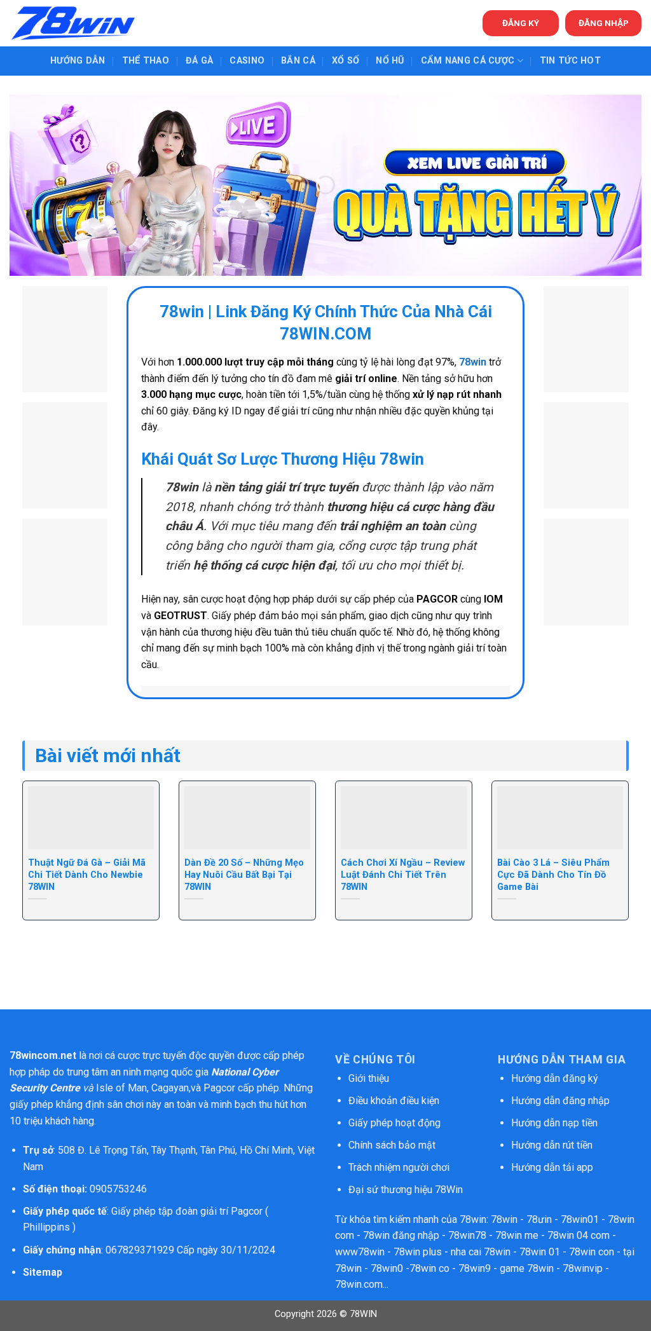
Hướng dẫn (78, 60)
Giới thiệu (368, 1078)
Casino (247, 60)
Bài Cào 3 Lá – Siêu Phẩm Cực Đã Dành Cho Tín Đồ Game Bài (553, 874)
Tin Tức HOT (570, 60)
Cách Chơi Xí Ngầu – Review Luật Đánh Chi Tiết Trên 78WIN (403, 874)
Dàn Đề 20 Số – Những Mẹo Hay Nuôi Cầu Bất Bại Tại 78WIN (244, 874)
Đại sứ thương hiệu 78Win (405, 1190)
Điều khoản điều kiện (393, 1101)
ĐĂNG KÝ (520, 23)
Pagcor (219, 1088)
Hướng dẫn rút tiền (552, 1145)
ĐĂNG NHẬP (604, 23)
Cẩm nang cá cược (468, 60)
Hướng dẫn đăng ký (554, 1078)
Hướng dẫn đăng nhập (560, 1101)
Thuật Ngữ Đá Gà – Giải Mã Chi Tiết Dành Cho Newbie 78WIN (87, 874)
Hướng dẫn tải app (552, 1167)
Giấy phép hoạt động (394, 1123)
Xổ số (345, 60)
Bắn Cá (298, 60)
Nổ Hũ (390, 60)
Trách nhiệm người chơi (398, 1167)
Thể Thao (145, 60)
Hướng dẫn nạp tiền (554, 1123)
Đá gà (199, 60)
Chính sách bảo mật (393, 1145)
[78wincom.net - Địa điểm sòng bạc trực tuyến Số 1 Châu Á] (73, 23)
